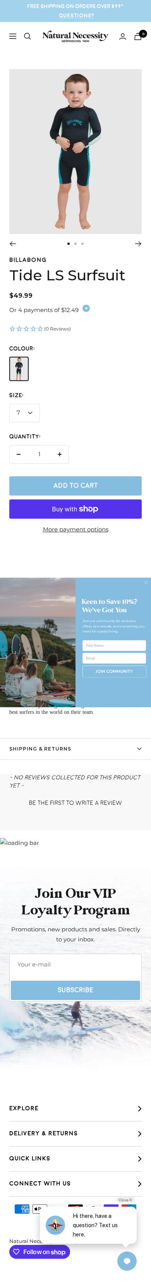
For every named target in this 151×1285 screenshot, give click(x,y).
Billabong (28, 260)
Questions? (76, 16)
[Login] (122, 36)
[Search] (27, 36)
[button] (75, 329)
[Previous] (12, 243)
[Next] (138, 243)
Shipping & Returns (40, 749)
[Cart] (138, 36)
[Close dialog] (146, 583)
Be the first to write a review (75, 803)
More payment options (75, 529)
